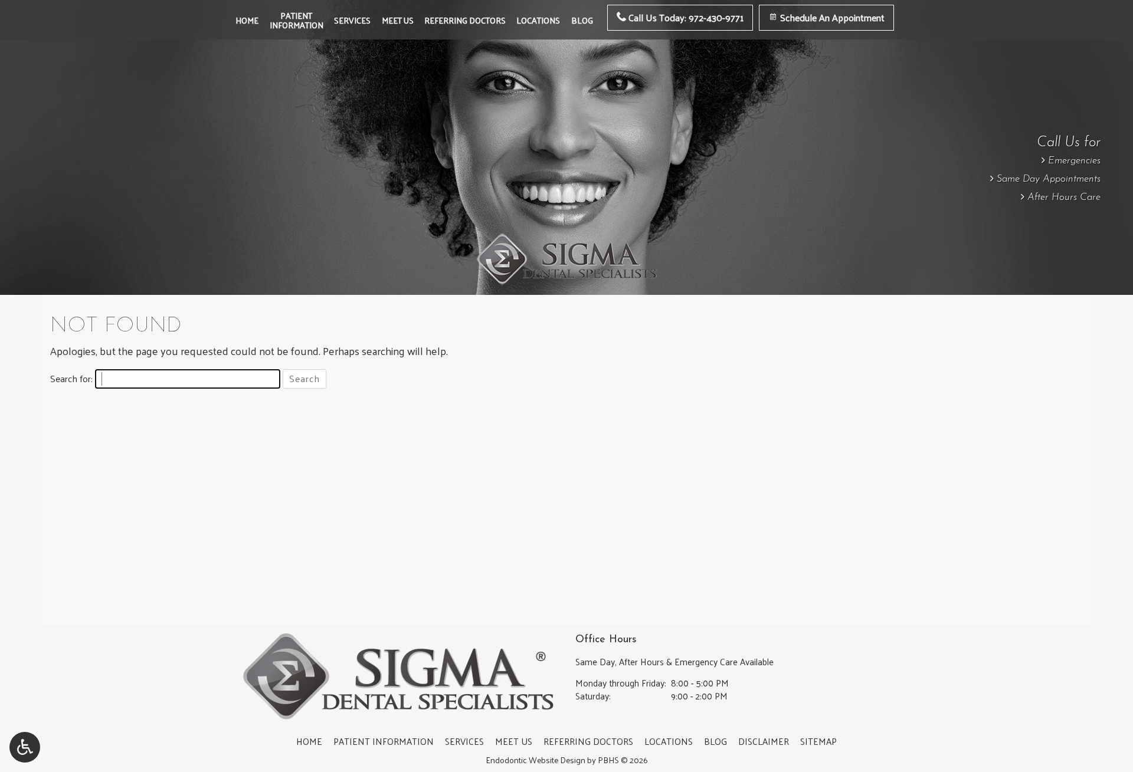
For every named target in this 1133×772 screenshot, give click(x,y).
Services (352, 20)
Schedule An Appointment (831, 17)
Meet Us (398, 20)
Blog (582, 20)
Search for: (71, 379)
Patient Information (383, 741)
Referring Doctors (465, 20)
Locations (538, 20)
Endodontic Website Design (535, 760)
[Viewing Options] (25, 747)
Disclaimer (763, 741)
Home (246, 20)
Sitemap (818, 741)
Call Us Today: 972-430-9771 (685, 17)
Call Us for (1069, 143)
